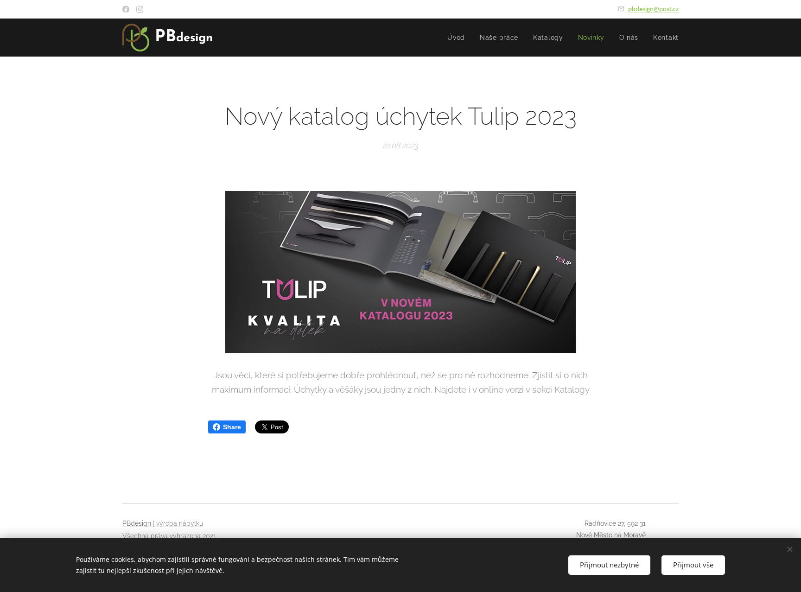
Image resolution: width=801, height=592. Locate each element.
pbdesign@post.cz (653, 9)
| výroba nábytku (177, 523)
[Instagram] (140, 9)
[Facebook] (126, 9)
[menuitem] (458, 37)
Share (232, 427)
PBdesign (136, 523)
